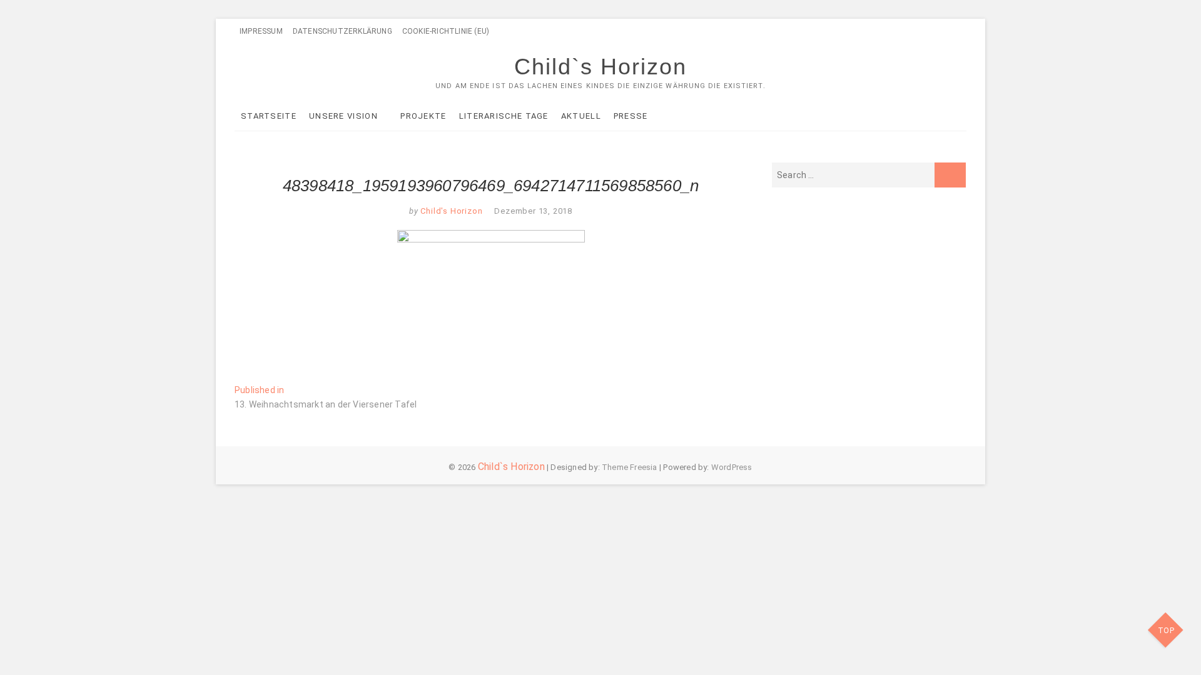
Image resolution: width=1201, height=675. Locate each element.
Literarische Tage (504, 116)
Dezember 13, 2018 (533, 211)
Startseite (268, 116)
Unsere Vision (343, 116)
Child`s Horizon (600, 66)
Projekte (423, 116)
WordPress (732, 467)
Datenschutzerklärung (342, 31)
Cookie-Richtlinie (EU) (445, 31)
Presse (631, 116)
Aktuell (581, 116)
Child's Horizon (450, 211)
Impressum (261, 31)
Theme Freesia (629, 467)
